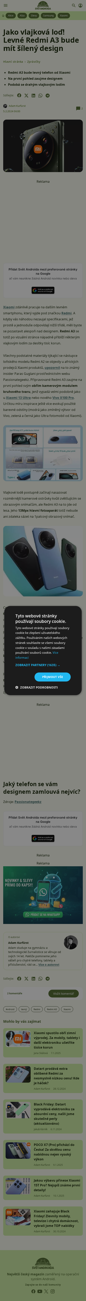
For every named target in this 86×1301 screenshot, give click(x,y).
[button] (43, 665)
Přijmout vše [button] (52, 677)
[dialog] (43, 650)
